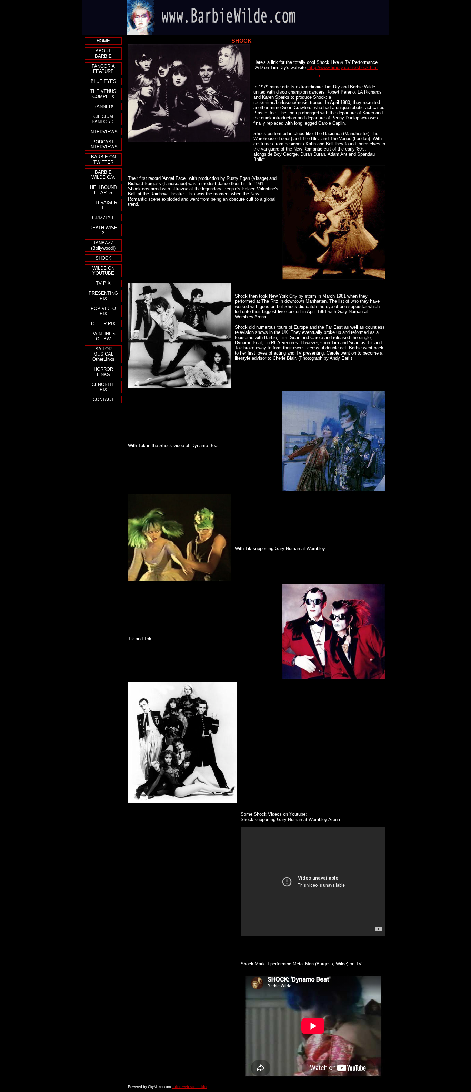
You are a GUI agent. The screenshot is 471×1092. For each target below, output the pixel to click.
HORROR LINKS (103, 372)
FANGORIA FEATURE (103, 69)
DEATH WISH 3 (103, 230)
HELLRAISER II (103, 205)
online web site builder (189, 1087)
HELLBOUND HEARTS (103, 190)
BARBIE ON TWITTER (103, 159)
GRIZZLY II (103, 217)
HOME (103, 41)
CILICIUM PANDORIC (103, 119)
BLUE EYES (103, 81)
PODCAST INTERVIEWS (103, 144)
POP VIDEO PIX (103, 311)
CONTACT (103, 399)
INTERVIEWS (103, 131)
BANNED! (103, 106)
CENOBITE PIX (103, 387)
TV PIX (103, 283)
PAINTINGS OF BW (103, 336)
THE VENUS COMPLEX (103, 94)
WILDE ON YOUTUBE (103, 270)
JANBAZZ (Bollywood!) (103, 245)
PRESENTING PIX (103, 296)
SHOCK (103, 258)
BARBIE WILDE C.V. (103, 175)
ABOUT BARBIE (103, 53)
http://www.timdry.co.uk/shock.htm (342, 67)
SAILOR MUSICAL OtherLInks (103, 354)
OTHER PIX (103, 323)
